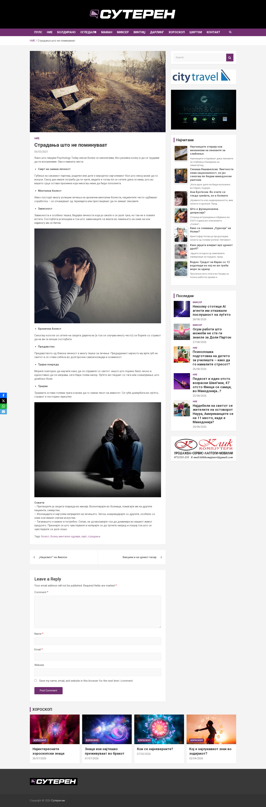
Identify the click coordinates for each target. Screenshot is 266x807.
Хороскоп (177, 32)
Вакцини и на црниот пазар (140, 557)
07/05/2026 (144, 753)
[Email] (3, 411)
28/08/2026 (199, 319)
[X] (3, 401)
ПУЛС (38, 32)
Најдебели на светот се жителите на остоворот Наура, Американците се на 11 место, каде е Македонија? (213, 414)
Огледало (88, 32)
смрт (84, 536)
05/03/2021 (41, 151)
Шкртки (195, 32)
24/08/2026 (199, 426)
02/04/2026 (196, 758)
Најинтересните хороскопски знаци (48, 751)
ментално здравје (69, 536)
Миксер (123, 32)
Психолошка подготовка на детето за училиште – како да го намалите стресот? (211, 358)
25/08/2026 (199, 395)
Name (38, 633)
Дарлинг (157, 32)
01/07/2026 (92, 758)
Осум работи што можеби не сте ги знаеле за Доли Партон (212, 333)
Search (229, 57)
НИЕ (49, 32)
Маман (106, 32)
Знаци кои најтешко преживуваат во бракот (104, 751)
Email (38, 649)
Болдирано (66, 32)
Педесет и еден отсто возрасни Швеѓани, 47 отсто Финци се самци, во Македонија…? (212, 385)
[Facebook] (3, 395)
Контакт (213, 32)
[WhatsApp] (3, 406)
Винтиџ (139, 32)
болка (54, 536)
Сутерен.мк (58, 800)
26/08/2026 (199, 369)
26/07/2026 (39, 758)
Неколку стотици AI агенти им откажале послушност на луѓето (212, 310)
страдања (94, 536)
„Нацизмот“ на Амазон (53, 557)
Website (39, 665)
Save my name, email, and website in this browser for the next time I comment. (86, 680)
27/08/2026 (199, 342)
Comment (41, 592)
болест (45, 536)
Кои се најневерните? (155, 749)
